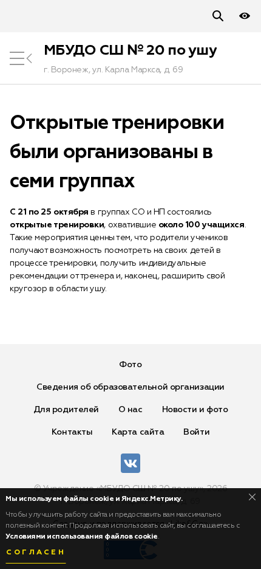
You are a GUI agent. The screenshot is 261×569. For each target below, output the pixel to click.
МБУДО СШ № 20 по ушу (130, 50)
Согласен (36, 552)
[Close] (252, 497)
